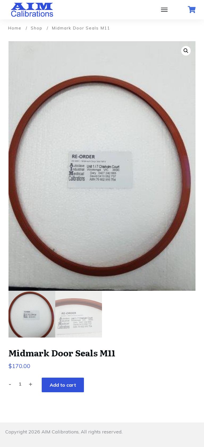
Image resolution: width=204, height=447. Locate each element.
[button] (186, 51)
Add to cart (63, 385)
